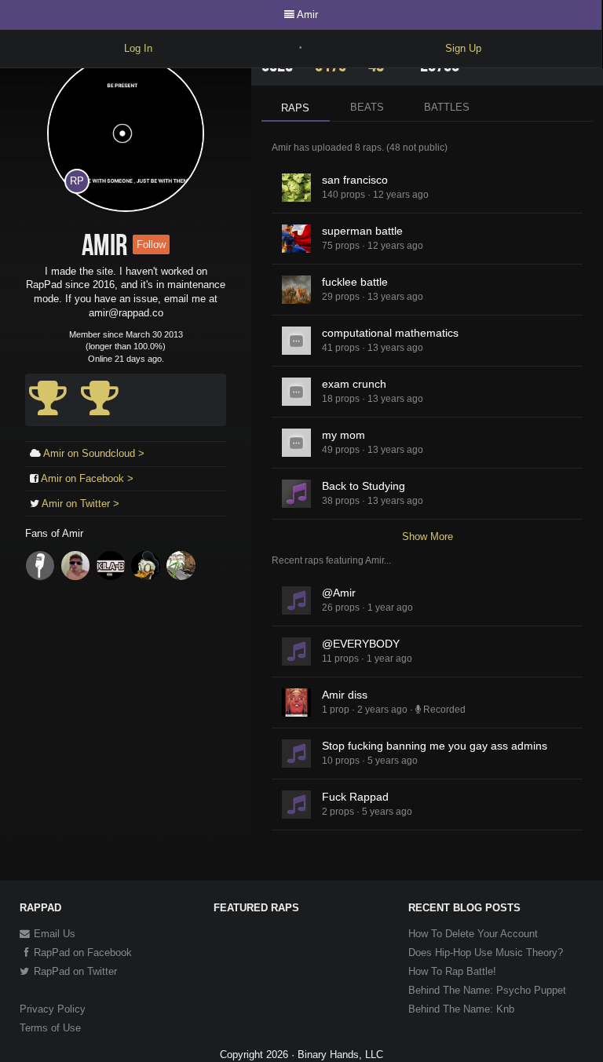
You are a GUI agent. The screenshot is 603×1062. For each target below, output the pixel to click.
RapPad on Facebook (81, 952)
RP (77, 181)
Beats (367, 107)
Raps (295, 108)
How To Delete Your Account (473, 934)
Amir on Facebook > (87, 478)
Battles (447, 107)
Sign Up (463, 48)
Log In (138, 48)
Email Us (53, 934)
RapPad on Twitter (74, 971)
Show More (427, 536)
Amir (307, 14)
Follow (151, 244)
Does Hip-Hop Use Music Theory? (485, 952)
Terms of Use (50, 1028)
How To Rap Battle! (452, 971)
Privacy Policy (53, 1009)
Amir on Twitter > (80, 503)
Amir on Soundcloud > (93, 453)
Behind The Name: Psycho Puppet (487, 990)
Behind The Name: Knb (461, 1009)
